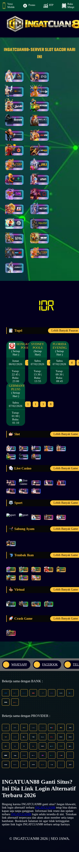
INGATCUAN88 (45, 807)
